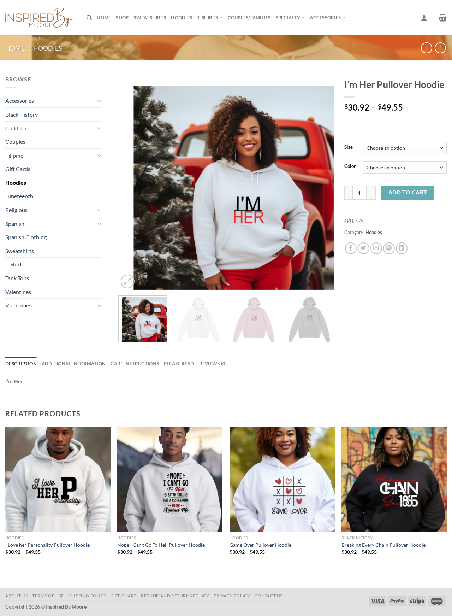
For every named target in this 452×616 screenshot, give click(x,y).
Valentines (18, 291)
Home (104, 17)
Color (350, 166)
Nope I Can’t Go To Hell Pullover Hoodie (161, 545)
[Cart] (443, 17)
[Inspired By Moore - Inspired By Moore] (40, 17)
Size (348, 147)
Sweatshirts (149, 17)
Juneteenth (19, 196)
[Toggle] (99, 100)
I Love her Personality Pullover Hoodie (47, 545)
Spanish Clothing (26, 237)
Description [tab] (21, 363)
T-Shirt (13, 264)
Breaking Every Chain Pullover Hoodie (383, 545)
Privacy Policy (232, 595)
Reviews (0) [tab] (213, 363)
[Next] (320, 182)
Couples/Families (249, 17)
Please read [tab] (179, 363)
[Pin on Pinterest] (389, 248)
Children (15, 128)
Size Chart (124, 595)
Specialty (288, 17)
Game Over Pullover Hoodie (260, 545)
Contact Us (268, 595)
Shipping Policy (87, 595)
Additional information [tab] (74, 363)
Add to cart (407, 192)
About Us (16, 595)
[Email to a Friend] (376, 248)
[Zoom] (128, 281)
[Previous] (131, 182)
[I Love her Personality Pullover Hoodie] (58, 479)
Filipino (14, 155)
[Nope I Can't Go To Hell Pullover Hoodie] (169, 479)
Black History (21, 114)
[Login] (424, 17)
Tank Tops (17, 278)
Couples (15, 141)
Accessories (325, 17)
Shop (122, 17)
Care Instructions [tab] (135, 363)
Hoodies (181, 17)
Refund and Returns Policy (175, 595)
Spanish (14, 223)
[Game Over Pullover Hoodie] (282, 479)
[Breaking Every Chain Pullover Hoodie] (394, 479)
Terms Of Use (48, 595)
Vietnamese (19, 305)
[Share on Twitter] (363, 248)
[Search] (89, 17)
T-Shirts (207, 17)
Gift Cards (17, 168)
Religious (16, 209)
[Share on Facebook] (351, 248)
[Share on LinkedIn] (402, 248)
